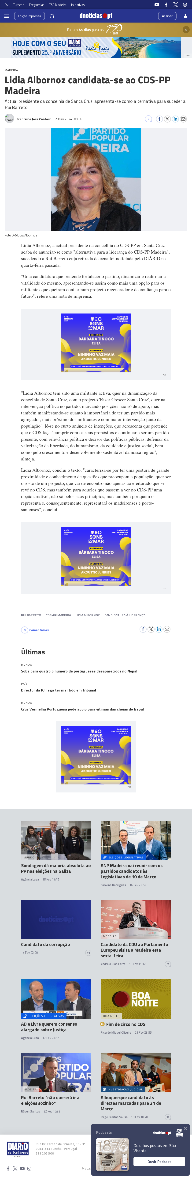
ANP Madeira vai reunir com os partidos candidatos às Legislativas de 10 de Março (131, 871)
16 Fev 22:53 (137, 885)
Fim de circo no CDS (125, 1024)
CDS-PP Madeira (58, 615)
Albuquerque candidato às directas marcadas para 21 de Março (131, 1103)
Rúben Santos (30, 1111)
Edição (29, 15)
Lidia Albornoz (88, 615)
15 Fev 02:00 (29, 952)
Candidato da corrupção (45, 944)
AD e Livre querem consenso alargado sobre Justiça (49, 1026)
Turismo (18, 4)
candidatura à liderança (124, 615)
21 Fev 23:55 (143, 1032)
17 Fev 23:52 (50, 1037)
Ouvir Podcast (159, 1161)
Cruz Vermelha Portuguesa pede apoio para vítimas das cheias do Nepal (82, 709)
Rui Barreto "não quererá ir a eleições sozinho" (50, 1100)
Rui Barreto (31, 615)
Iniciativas (78, 4)
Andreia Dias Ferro (113, 964)
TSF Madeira (57, 4)
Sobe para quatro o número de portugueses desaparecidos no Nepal (79, 671)
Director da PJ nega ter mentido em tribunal (58, 690)
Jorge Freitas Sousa (114, 1117)
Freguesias (36, 4)
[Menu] (6, 16)
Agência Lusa (30, 879)
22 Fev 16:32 (52, 1111)
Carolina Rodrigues (113, 885)
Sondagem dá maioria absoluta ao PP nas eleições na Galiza (56, 868)
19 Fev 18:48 (139, 1117)
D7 (7, 4)
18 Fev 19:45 (50, 879)
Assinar (167, 15)
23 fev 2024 (68, 118)
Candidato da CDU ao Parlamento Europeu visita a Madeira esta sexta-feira (134, 950)
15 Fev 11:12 (137, 964)
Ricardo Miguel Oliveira (116, 1032)
